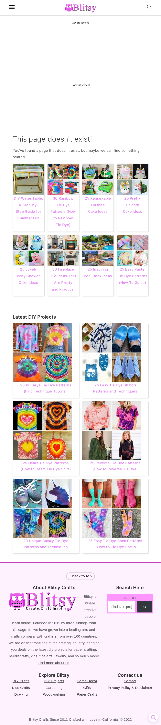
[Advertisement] (80, 52)
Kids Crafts (21, 688)
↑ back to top (80, 576)
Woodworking (54, 694)
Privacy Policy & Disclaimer (130, 688)
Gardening (54, 688)
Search (130, 598)
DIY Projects (54, 681)
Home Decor (87, 681)
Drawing (21, 694)
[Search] (144, 606)
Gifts (87, 688)
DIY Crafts (21, 681)
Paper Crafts (87, 694)
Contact (130, 681)
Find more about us (53, 663)
